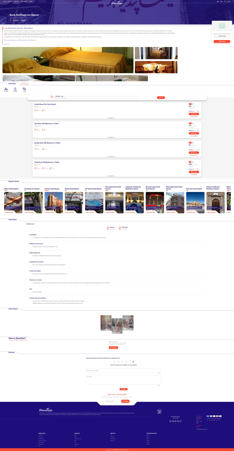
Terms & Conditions (42, 440)
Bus (75, 440)
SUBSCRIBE (125, 401)
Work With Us (41, 438)
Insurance (112, 437)
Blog (39, 446)
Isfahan (147, 435)
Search (161, 97)
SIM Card (112, 440)
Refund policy (41, 442)
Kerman (148, 442)
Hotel (75, 437)
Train (75, 442)
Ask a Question (113, 347)
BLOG (31, 1)
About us (40, 437)
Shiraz (147, 437)
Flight (75, 435)
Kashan (147, 440)
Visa (111, 435)
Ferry (75, 446)
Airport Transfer (77, 438)
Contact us (41, 435)
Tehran (147, 438)
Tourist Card (113, 438)
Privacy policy (41, 444)
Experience (76, 444)
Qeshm (147, 444)
